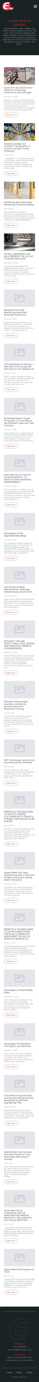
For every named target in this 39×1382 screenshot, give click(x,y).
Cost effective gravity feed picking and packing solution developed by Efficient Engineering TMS (19, 1099)
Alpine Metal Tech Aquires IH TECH (19, 1270)
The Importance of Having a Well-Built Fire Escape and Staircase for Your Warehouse (19, 366)
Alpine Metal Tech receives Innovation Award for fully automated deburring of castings (18, 1155)
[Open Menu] (35, 6)
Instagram (29, 1372)
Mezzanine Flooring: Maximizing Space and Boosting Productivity (15, 312)
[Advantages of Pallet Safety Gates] (19, 978)
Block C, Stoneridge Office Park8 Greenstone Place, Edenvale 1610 (19, 1359)
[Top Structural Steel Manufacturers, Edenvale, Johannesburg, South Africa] (19, 575)
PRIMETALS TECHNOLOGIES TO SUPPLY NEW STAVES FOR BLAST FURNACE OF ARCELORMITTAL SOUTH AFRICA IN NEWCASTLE (18, 934)
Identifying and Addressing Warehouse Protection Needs (19, 203)
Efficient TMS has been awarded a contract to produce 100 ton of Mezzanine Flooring (16, 705)
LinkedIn (9, 1372)
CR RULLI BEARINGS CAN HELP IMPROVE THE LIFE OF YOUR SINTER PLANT (18, 256)
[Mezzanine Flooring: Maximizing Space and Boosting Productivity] (19, 298)
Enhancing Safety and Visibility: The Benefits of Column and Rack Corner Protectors (17, 147)
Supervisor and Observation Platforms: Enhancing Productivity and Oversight (18, 90)
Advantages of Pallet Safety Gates (18, 991)
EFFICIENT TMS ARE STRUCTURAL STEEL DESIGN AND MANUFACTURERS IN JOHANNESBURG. (19, 645)
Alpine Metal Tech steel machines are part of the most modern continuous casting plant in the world (19, 876)
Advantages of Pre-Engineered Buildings (15, 534)
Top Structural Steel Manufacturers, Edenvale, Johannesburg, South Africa (18, 589)
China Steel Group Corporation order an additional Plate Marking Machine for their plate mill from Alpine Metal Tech (18, 1215)
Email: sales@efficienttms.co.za (19, 1350)
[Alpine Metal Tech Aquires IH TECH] (19, 1257)
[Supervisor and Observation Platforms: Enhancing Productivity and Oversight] (19, 75)
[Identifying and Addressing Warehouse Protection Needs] (19, 190)
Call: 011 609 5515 (19, 1347)
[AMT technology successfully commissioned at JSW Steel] (19, 748)
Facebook (19, 1372)
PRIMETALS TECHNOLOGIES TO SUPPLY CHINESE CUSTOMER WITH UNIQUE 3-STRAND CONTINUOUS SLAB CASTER (19, 817)
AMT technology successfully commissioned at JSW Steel (19, 761)
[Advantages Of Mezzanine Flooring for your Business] (19, 1032)
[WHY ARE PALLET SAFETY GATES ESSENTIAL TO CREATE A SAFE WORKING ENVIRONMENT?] (19, 463)
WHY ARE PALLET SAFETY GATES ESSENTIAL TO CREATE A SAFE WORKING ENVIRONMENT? (17, 478)
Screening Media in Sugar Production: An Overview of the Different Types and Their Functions (19, 422)
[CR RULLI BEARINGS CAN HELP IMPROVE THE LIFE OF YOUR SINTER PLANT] (19, 242)
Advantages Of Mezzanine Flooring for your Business (17, 1045)
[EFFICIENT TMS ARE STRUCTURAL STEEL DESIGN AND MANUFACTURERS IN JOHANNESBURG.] (19, 629)
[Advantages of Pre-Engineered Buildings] (19, 521)
